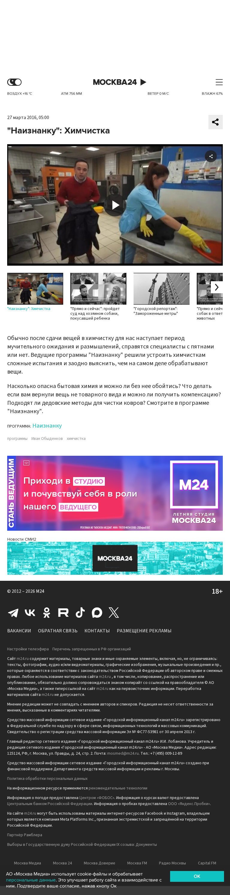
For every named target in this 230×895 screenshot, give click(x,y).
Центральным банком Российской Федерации (49, 804)
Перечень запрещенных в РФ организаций (91, 649)
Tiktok (80, 613)
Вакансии (19, 631)
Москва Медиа (27, 863)
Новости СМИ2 (21, 539)
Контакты (97, 631)
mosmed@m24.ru (123, 753)
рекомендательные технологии (118, 788)
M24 (40, 591)
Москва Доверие (99, 863)
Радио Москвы (172, 863)
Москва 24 (115, 82)
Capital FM (207, 863)
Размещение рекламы (144, 631)
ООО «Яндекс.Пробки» (189, 804)
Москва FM (137, 863)
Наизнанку (47, 426)
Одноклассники (47, 613)
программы (17, 439)
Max (97, 613)
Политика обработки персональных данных (47, 779)
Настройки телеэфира (28, 649)
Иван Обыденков (47, 439)
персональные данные (31, 880)
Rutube (63, 613)
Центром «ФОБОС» (96, 798)
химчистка (76, 439)
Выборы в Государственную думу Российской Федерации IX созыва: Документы (82, 845)
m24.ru (23, 659)
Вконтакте (30, 613)
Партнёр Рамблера (24, 835)
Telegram (13, 613)
